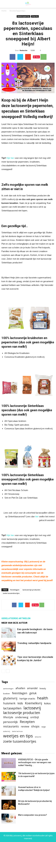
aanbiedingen (8, 689)
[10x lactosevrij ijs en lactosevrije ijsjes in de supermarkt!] (8, 777)
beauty (43, 688)
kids (20, 703)
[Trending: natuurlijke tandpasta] (8, 646)
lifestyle (8, 717)
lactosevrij (32, 707)
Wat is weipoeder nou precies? (32, 815)
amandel (32, 688)
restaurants (11, 726)
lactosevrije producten (31, 590)
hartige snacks (27, 698)
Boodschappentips (23, 16)
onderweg (21, 717)
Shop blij (35, 16)
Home (3, 11)
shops (35, 726)
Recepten (27, 721)
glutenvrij (10, 698)
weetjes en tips (18, 735)
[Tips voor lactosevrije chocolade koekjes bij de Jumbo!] (8, 660)
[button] (52, 4)
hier (37, 516)
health (42, 698)
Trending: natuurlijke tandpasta (34, 643)
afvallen (20, 688)
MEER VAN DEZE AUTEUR (14, 623)
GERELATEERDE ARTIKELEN (15, 618)
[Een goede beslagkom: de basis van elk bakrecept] (8, 633)
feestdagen (14, 590)
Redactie (23, 50)
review (25, 726)
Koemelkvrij (33, 703)
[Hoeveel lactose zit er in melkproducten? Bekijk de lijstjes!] (8, 791)
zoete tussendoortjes (11, 593)
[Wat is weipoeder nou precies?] (8, 819)
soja (43, 726)
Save (37, 57)
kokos (47, 703)
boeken (6, 693)
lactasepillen (12, 708)
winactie (38, 737)
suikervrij (6, 731)
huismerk (9, 703)
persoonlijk (10, 721)
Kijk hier (10, 158)
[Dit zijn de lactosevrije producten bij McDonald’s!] (8, 805)
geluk (33, 693)
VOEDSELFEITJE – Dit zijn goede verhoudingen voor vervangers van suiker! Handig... (34, 762)
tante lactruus (17, 731)
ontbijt (34, 717)
